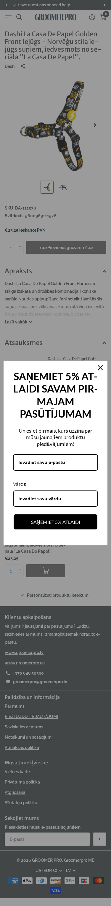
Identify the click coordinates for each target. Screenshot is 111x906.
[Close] (100, 368)
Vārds (19, 484)
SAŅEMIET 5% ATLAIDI (55, 522)
